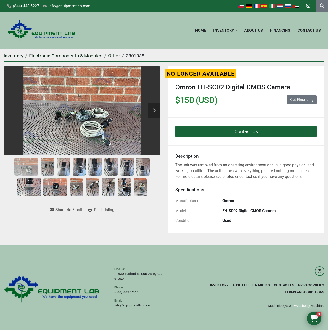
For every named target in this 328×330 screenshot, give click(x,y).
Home (200, 30)
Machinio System (280, 306)
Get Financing (302, 99)
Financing (280, 30)
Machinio (317, 306)
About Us (253, 30)
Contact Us (309, 30)
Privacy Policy (311, 285)
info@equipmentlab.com (69, 6)
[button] (225, 30)
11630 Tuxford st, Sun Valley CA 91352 (138, 276)
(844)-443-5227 (26, 6)
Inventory (223, 30)
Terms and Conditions (304, 292)
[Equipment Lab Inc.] (52, 287)
